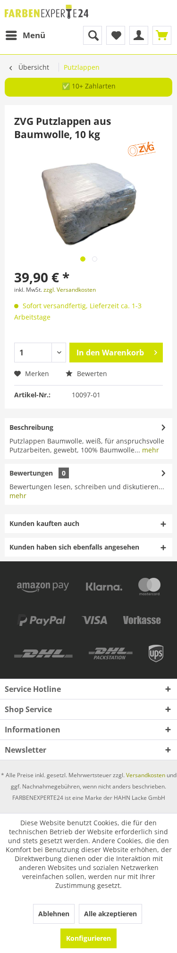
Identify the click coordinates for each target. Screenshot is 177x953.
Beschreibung (31, 427)
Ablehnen (53, 913)
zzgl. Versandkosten (69, 290)
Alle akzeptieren (110, 913)
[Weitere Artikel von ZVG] (142, 149)
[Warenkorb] (161, 35)
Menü (34, 35)
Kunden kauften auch (44, 523)
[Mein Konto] (138, 35)
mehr (149, 449)
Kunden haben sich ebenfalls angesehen (74, 546)
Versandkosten (145, 775)
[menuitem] (25, 35)
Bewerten (91, 373)
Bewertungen (31, 472)
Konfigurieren (88, 938)
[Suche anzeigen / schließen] (92, 35)
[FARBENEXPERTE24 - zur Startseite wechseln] (47, 13)
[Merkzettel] (115, 35)
